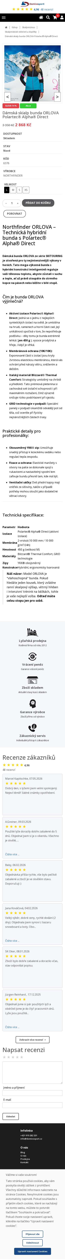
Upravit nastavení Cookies (32, 1251)
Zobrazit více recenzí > (32, 1039)
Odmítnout (32, 1242)
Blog (22, 1152)
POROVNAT (14, 213)
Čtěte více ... (12, 854)
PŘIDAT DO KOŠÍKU (38, 203)
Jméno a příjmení (13, 1087)
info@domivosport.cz (31, 1138)
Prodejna (25, 1159)
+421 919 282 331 (28, 1135)
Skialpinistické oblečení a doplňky (20, 31)
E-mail (7, 1100)
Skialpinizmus (28, 27)
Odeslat (10, 1116)
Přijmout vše (33, 1234)
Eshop (15, 27)
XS (26, 190)
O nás (23, 1155)
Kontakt (24, 1162)
